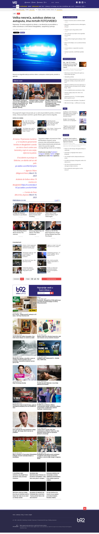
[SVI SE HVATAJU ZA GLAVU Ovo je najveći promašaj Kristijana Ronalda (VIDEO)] (54, 490)
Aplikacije (40, 2)
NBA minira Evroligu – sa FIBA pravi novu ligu (75, 103)
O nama (26, 514)
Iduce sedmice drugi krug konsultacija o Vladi (75, 39)
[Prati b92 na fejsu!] (77, 2)
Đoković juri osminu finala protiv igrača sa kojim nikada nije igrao (74, 73)
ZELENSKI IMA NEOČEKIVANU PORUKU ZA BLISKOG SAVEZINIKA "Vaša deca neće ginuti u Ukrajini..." (38, 475)
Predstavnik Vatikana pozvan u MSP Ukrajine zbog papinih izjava (28, 269)
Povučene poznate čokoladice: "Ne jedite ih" (75, 100)
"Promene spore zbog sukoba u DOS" (73, 29)
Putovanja (53, 6)
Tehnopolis (78, 6)
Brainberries (37, 218)
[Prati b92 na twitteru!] (79, 2)
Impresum (34, 520)
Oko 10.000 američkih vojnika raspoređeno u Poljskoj (52, 261)
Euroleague (35, 6)
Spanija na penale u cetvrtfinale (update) (74, 52)
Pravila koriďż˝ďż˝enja (42, 520)
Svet (36, 9)
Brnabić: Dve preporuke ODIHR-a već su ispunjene (69, 119)
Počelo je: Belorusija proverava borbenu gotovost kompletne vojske (52, 269)
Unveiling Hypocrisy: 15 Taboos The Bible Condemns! (36, 232)
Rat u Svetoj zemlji (20, 9)
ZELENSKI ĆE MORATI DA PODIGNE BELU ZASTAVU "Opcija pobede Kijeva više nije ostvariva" (37, 495)
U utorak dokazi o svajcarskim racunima (74, 48)
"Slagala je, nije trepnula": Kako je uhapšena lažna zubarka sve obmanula (69, 127)
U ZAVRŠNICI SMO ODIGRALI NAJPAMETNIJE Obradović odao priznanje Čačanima (20, 475)
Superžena (65, 6)
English (57, 2)
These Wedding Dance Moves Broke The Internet (20, 232)
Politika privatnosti (52, 520)
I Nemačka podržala (69, 77)
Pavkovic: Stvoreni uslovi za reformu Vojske (75, 20)
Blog (53, 2)
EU (55, 9)
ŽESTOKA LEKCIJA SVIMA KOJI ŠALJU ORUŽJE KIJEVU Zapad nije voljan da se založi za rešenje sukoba (21, 495)
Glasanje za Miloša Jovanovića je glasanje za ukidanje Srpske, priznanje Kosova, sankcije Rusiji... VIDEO (75, 86)
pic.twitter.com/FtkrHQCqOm (26, 166)
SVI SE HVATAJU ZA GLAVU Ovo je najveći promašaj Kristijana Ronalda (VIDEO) (52, 495)
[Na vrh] (84, 508)
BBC (70, 6)
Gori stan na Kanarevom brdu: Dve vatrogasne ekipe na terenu (73, 165)
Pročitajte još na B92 (69, 59)
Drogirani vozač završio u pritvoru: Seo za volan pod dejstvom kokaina (70, 140)
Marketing (25, 520)
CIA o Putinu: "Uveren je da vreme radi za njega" (54, 129)
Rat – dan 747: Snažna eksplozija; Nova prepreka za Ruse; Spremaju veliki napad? (28, 123)
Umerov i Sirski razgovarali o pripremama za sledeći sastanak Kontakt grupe (29, 246)
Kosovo (52, 9)
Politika (27, 9)
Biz (40, 6)
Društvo (44, 9)
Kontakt (29, 520)
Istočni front (23, 6)
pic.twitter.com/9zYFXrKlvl (27, 187)
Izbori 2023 (31, 9)
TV (45, 2)
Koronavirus (59, 9)
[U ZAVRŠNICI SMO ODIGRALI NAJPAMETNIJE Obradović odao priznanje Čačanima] (21, 471)
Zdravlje (47, 6)
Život (43, 6)
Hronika (48, 9)
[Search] (85, 2)
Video (34, 2)
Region (39, 9)
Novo (14, 6)
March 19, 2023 (33, 174)
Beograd (66, 135)
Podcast (28, 2)
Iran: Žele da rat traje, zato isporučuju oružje (29, 260)
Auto (72, 6)
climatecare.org (23, 528)
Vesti (14, 9)
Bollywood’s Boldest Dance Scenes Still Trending (35, 214)
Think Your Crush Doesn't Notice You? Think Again (51, 214)
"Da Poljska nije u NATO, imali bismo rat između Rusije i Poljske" (28, 130)
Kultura (59, 6)
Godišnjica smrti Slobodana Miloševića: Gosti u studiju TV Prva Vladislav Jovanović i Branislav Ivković (70, 114)
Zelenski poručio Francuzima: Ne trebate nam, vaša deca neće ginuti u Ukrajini (53, 123)
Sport (29, 6)
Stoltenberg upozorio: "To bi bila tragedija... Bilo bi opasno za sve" (53, 254)
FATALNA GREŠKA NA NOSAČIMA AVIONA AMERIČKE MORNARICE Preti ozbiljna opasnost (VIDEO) (53, 476)
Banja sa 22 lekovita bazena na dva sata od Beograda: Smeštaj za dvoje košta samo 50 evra (75, 81)
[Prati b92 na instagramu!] (82, 2)
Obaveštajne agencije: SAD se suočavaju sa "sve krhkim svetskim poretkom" (29, 254)
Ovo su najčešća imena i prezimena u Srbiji (75, 90)
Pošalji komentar (51, 279)
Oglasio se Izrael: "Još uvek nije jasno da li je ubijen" (54, 245)
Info (17, 6)
